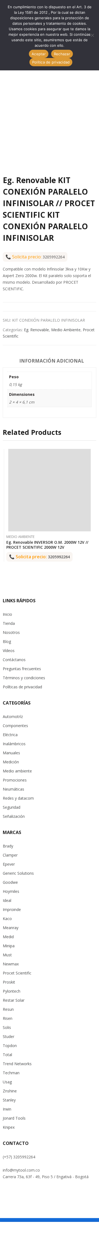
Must (7, 954)
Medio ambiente (17, 771)
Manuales (11, 752)
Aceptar (39, 54)
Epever (9, 864)
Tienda (9, 623)
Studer (8, 1036)
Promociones (15, 780)
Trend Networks (17, 1063)
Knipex (9, 1127)
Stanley (9, 1100)
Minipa (9, 945)
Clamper (10, 855)
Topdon (10, 1045)
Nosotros (11, 632)
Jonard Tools (14, 1118)
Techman (11, 1072)
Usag (7, 1081)
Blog (7, 641)
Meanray (10, 927)
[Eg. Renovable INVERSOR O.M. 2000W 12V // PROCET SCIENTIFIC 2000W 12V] (49, 490)
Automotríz (13, 716)
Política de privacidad (51, 62)
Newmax (11, 964)
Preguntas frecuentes (22, 668)
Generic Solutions (18, 873)
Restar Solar (13, 1000)
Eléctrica (10, 734)
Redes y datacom (18, 798)
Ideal (7, 900)
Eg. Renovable (36, 329)
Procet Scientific (17, 973)
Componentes (15, 725)
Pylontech (11, 991)
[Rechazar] (92, 35)
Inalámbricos (14, 743)
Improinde (12, 909)
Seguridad (11, 807)
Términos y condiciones (24, 677)
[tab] (51, 361)
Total (7, 1054)
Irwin (7, 1109)
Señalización (14, 816)
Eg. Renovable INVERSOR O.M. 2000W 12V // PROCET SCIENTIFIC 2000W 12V (47, 545)
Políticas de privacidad (22, 686)
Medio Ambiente (66, 329)
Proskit (9, 982)
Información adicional (51, 361)
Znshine (10, 1091)
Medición (11, 761)
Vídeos (9, 650)
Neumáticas (13, 789)
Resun (8, 1009)
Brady (8, 846)
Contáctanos (14, 659)
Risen (7, 1018)
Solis (7, 1027)
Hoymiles (11, 891)
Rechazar (62, 54)
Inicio (7, 614)
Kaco (7, 918)
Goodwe (10, 882)
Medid (8, 936)
